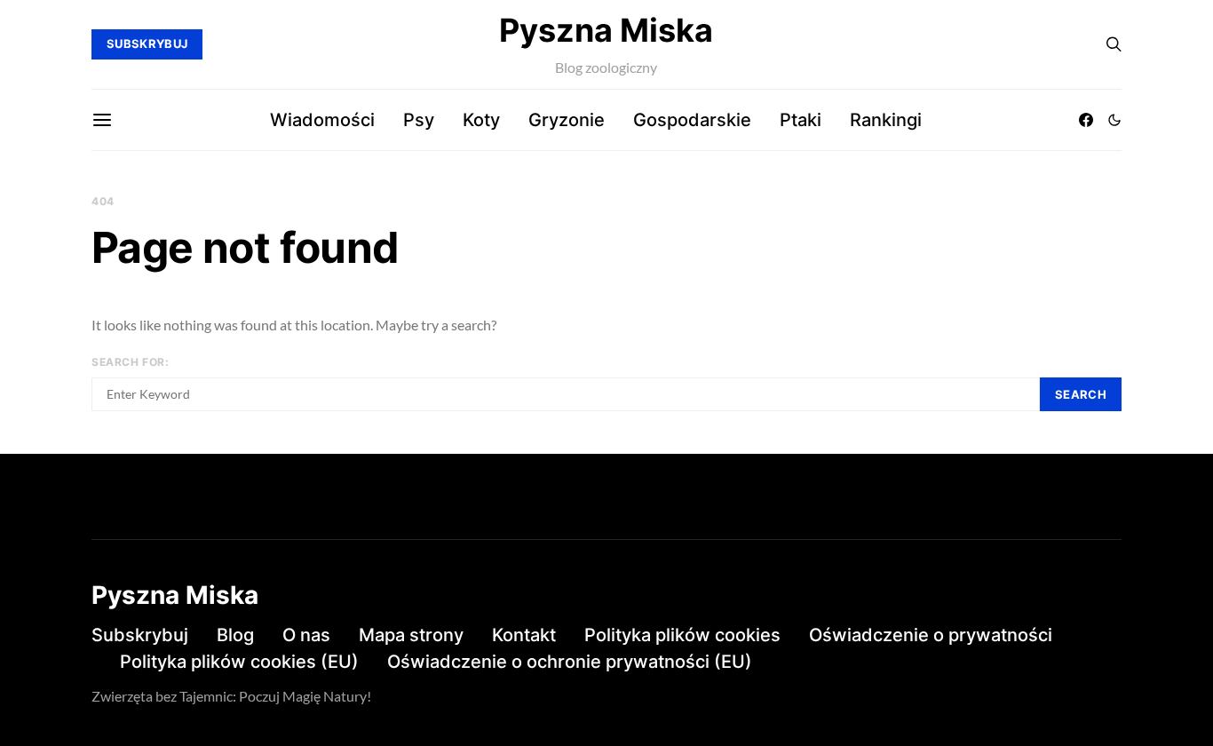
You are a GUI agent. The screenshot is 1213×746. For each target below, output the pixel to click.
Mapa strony (411, 635)
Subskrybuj (139, 635)
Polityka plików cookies (682, 635)
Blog (235, 635)
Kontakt (524, 635)
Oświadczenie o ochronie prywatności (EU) (569, 661)
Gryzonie (566, 120)
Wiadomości (322, 120)
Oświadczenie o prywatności (930, 635)
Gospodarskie (692, 120)
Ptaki (800, 120)
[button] (1114, 120)
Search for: (130, 362)
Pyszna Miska (606, 30)
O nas (306, 635)
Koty (481, 120)
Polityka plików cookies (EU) (239, 661)
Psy (418, 120)
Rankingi (886, 120)
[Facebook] (1086, 120)
